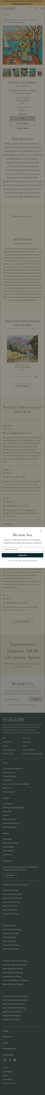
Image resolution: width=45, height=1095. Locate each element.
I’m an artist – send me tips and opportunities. (23, 561)
